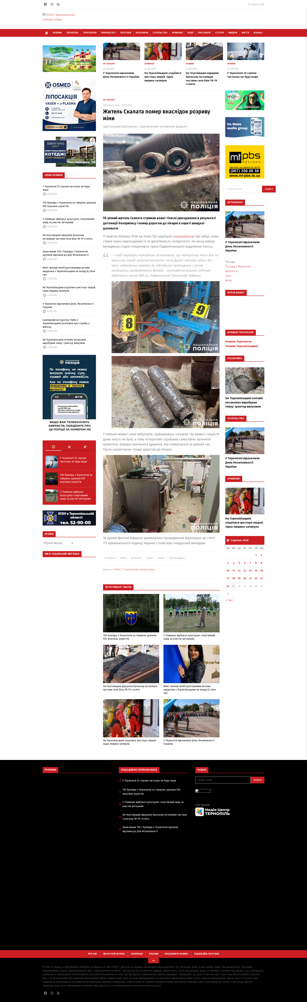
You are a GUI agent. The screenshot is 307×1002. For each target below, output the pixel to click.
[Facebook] (45, 4)
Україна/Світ (108, 32)
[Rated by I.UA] (229, 792)
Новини (57, 32)
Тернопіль (72, 32)
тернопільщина (177, 558)
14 (250, 570)
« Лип (229, 600)
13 (245, 570)
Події (190, 32)
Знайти (269, 189)
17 (228, 578)
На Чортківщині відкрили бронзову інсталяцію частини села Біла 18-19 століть (68, 237)
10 (228, 570)
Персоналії (204, 32)
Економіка (142, 32)
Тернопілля (90, 32)
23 (261, 578)
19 (239, 578)
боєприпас (110, 558)
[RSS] (58, 4)
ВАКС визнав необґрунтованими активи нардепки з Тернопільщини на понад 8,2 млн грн (69, 271)
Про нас (92, 954)
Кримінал (177, 32)
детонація (136, 558)
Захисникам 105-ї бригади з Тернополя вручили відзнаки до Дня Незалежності (66, 253)
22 (256, 578)
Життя (245, 32)
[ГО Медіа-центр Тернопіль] (229, 810)
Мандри (232, 32)
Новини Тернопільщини (241, 346)
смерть (161, 558)
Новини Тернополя (238, 341)
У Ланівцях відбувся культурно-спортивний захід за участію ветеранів (68, 221)
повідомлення (183, 236)
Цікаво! (258, 32)
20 (244, 578)
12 (239, 570)
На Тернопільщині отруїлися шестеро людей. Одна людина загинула (69, 289)
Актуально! (109, 64)
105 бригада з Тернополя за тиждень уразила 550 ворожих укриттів (69, 204)
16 (261, 570)
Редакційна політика (206, 954)
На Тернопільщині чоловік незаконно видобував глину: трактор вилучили (64, 341)
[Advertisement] (77, 801)
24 (228, 586)
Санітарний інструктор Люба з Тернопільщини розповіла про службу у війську (66, 323)
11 (234, 570)
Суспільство (160, 32)
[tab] (53, 447)
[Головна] (46, 33)
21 (250, 578)
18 (233, 578)
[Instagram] (52, 4)
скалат (149, 558)
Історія (219, 32)
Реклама (154, 954)
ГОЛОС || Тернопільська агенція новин (134, 569)
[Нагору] (153, 960)
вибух (123, 558)
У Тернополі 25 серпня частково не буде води (66, 188)
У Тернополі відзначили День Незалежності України (68, 305)
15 (256, 570)
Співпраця (137, 954)
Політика (125, 32)
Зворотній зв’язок (114, 954)
